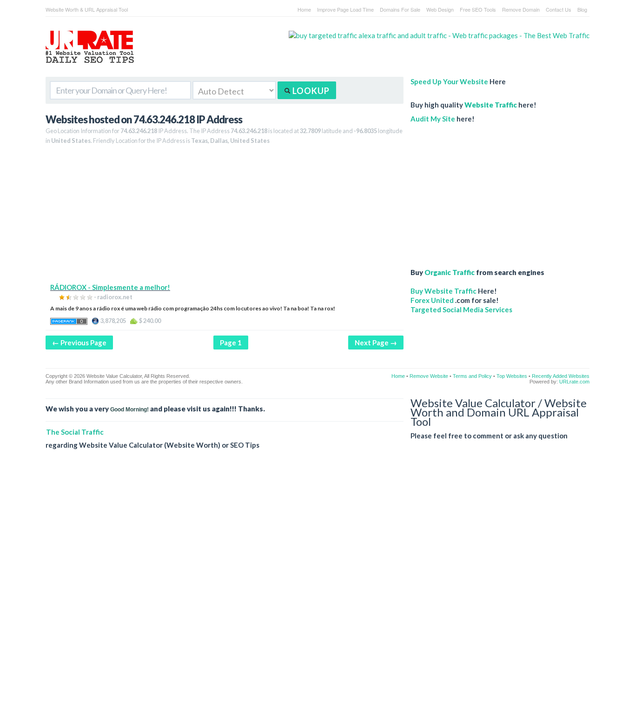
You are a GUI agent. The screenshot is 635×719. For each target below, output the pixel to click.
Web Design (440, 9)
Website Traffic (490, 105)
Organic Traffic (449, 272)
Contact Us (558, 9)
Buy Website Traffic (443, 291)
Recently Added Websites (560, 376)
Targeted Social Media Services (461, 309)
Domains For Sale (400, 9)
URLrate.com (574, 381)
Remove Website (429, 376)
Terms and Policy (472, 376)
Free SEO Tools (478, 9)
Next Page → (376, 342)
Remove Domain (521, 9)
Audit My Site (432, 118)
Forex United (432, 300)
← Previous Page (79, 342)
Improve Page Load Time (345, 9)
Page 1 (231, 342)
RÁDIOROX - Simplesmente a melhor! (110, 287)
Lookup (310, 91)
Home (304, 9)
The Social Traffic (75, 432)
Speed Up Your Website (449, 81)
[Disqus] (317, 591)
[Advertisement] (224, 217)
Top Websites (511, 376)
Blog (582, 9)
